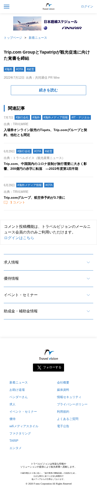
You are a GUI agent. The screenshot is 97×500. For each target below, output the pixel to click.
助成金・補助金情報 (21, 311)
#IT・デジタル (81, 117)
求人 (12, 404)
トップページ (13, 37)
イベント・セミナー (21, 295)
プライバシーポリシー (72, 404)
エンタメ (15, 448)
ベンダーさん (18, 397)
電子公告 (63, 426)
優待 (12, 419)
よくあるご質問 (67, 419)
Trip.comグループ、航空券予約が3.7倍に (34, 197)
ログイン (87, 6)
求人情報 (11, 262)
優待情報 (11, 278)
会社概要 (63, 382)
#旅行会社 (22, 117)
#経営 (30, 69)
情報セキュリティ (69, 397)
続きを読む (48, 90)
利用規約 (63, 411)
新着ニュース (38, 37)
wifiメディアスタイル (23, 426)
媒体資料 (63, 389)
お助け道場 (17, 389)
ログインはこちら (19, 238)
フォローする (52, 367)
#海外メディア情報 (56, 117)
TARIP (13, 440)
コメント (17, 202)
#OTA (19, 69)
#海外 (8, 69)
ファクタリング (20, 433)
